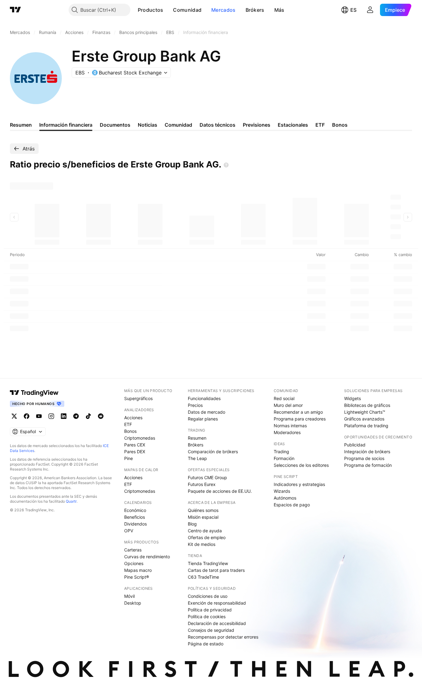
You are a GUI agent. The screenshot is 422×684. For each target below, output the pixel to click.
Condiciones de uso (207, 596)
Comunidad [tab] (178, 125)
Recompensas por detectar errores (223, 637)
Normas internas (290, 425)
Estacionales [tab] (293, 125)
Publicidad (354, 444)
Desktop (132, 603)
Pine (128, 458)
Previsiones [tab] (256, 125)
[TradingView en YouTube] (39, 416)
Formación (284, 458)
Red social (284, 398)
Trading (281, 451)
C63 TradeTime (203, 577)
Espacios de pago (292, 504)
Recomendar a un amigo (298, 412)
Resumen (197, 438)
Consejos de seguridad (211, 630)
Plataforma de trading (366, 425)
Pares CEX (134, 444)
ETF (128, 424)
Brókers (255, 10)
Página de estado (205, 643)
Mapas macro (138, 570)
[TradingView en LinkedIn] (63, 416)
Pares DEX (134, 451)
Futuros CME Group (207, 477)
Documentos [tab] (115, 125)
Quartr (71, 501)
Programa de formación (368, 465)
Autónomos (285, 497)
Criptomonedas (139, 438)
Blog (192, 523)
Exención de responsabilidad (217, 603)
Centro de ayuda (205, 530)
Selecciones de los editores (301, 465)
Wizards (282, 491)
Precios (195, 405)
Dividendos (135, 523)
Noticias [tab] (147, 125)
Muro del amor (288, 405)
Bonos (130, 431)
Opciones (133, 563)
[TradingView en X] (14, 416)
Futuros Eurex (202, 484)
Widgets (352, 398)
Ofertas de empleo (207, 537)
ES (353, 10)
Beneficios (134, 517)
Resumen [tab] (21, 125)
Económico (135, 510)
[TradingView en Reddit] (100, 416)
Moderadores (287, 432)
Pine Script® (136, 577)
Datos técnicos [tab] (217, 125)
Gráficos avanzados (364, 418)
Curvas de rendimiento (147, 556)
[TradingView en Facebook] (26, 416)
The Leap (197, 458)
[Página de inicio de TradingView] (15, 10)
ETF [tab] (320, 125)
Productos (150, 10)
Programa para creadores (300, 418)
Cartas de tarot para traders (216, 570)
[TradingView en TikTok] (88, 416)
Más (279, 10)
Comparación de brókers (213, 451)
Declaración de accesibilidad (217, 623)
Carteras (132, 549)
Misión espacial (203, 517)
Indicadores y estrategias (299, 484)
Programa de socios (364, 458)
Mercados (223, 10)
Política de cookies (207, 616)
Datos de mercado (206, 412)
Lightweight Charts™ (364, 412)
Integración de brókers (367, 451)
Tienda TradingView (208, 563)
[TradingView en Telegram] (76, 416)
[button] (168, 10)
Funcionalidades (204, 398)
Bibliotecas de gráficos (367, 405)
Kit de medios (201, 544)
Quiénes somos (203, 510)
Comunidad (187, 10)
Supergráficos (138, 398)
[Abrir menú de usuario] (370, 10)
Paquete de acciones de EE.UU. (220, 491)
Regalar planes (203, 418)
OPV (128, 530)
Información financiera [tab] (65, 125)
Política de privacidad (210, 609)
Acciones (133, 417)
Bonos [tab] (340, 125)
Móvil (129, 596)
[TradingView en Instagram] (51, 416)
